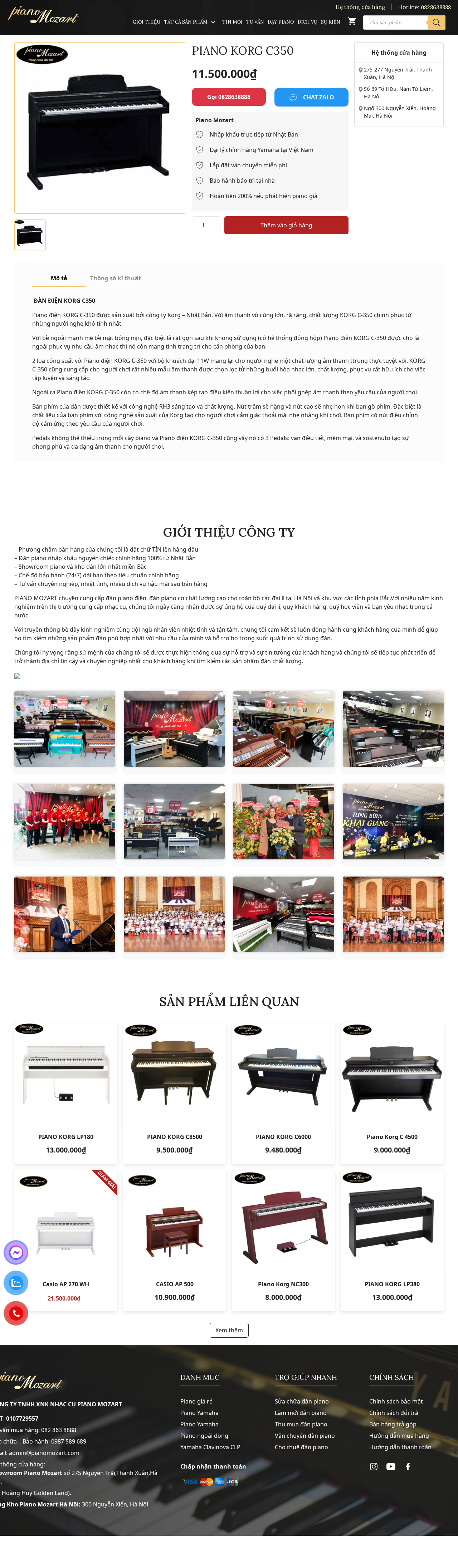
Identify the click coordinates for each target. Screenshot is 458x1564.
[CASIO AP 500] (174, 1240)
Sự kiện (330, 22)
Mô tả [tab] (59, 278)
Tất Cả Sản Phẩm (186, 22)
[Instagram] (373, 1466)
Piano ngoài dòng (204, 1436)
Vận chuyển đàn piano (305, 1436)
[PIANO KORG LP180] (65, 1093)
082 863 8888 (58, 1430)
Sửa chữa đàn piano (302, 1401)
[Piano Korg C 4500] (392, 1093)
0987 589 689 (68, 1441)
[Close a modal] (7, 764)
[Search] (436, 22)
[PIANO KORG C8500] (174, 1093)
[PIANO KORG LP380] (392, 1240)
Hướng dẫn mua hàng (399, 1436)
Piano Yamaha (199, 1413)
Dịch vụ (307, 22)
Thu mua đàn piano (301, 1424)
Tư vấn (255, 22)
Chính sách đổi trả (393, 1413)
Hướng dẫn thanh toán (400, 1447)
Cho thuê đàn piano (301, 1447)
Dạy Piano (281, 22)
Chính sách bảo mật (396, 1401)
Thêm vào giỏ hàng (286, 225)
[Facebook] (408, 1466)
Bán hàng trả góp (392, 1424)
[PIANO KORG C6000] (283, 1093)
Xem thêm (229, 1330)
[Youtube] (390, 1466)
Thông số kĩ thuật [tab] (115, 278)
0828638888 (436, 7)
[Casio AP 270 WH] (65, 1240)
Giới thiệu (146, 22)
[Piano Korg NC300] (283, 1240)
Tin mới (232, 22)
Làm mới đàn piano (301, 1413)
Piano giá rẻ (196, 1401)
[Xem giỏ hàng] (351, 22)
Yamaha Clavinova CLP (210, 1447)
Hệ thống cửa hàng (360, 7)
